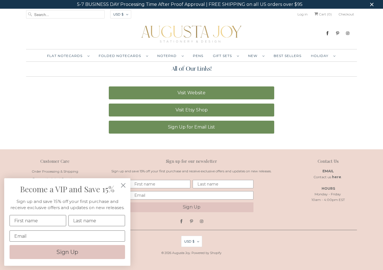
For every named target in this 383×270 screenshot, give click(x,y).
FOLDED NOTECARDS (121, 56)
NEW (254, 56)
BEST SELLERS (287, 56)
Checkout (346, 14)
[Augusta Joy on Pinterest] (337, 33)
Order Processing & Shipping (55, 171)
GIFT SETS (223, 56)
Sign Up (191, 207)
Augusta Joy (181, 253)
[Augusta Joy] (191, 34)
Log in (302, 14)
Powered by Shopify (207, 253)
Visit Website (191, 92)
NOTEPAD (168, 56)
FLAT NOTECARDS (66, 56)
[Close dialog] (123, 185)
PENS (198, 56)
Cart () (325, 14)
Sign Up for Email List (191, 127)
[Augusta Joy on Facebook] (327, 33)
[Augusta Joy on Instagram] (347, 33)
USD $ (118, 14)
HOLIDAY (321, 56)
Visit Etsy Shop (192, 110)
